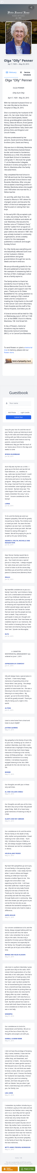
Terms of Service (24, 1164)
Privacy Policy (13, 1164)
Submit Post (18, 417)
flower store (9, 352)
